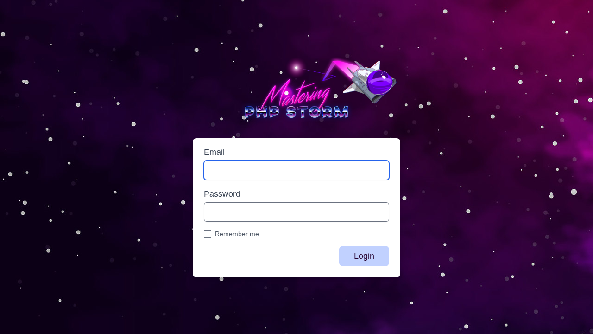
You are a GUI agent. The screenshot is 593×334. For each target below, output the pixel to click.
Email (214, 152)
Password (222, 194)
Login (364, 256)
